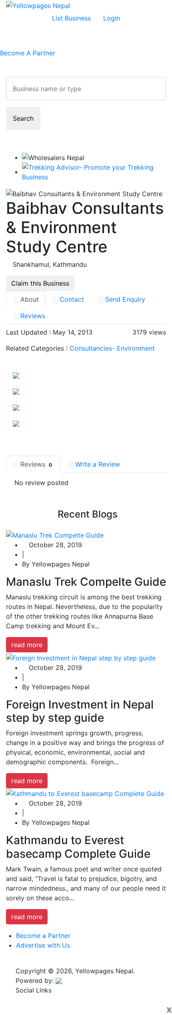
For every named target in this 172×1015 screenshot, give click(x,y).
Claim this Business (40, 283)
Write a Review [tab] (97, 464)
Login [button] (111, 18)
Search (23, 118)
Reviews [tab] (36, 464)
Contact (72, 299)
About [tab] (29, 299)
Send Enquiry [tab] (125, 299)
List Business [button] (71, 18)
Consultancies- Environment (112, 348)
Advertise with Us (43, 945)
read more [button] (26, 645)
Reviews (32, 316)
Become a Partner (43, 936)
